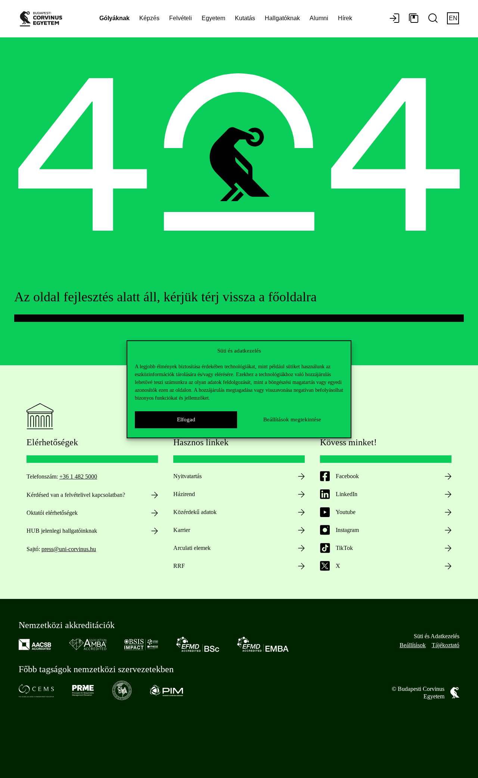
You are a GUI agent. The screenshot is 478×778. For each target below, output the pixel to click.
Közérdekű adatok (195, 512)
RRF (179, 566)
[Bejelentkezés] (394, 19)
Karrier (181, 530)
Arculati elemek (192, 548)
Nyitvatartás (187, 476)
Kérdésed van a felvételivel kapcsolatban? (76, 495)
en (453, 18)
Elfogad (186, 419)
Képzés (149, 18)
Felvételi (180, 18)
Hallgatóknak (282, 18)
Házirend (184, 494)
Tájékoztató (445, 645)
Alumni (319, 18)
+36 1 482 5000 (78, 476)
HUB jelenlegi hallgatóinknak (62, 531)
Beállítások (413, 645)
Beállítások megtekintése (292, 419)
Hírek (345, 18)
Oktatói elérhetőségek (52, 513)
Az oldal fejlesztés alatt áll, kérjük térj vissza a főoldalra (165, 296)
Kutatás (245, 18)
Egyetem (213, 18)
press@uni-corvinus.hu (68, 549)
